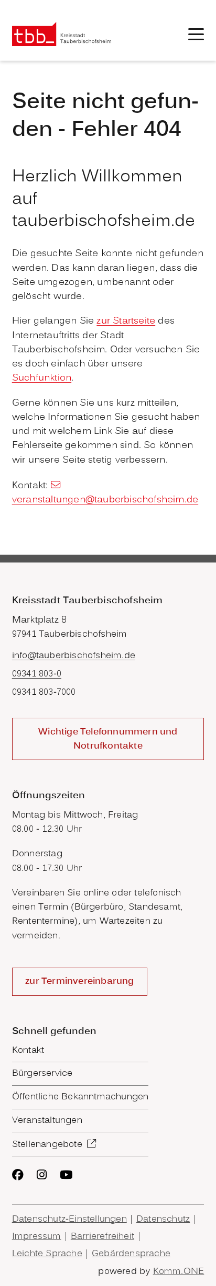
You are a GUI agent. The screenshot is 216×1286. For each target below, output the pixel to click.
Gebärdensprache (131, 1253)
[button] (196, 34)
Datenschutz (163, 1219)
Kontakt (28, 1050)
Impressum (36, 1236)
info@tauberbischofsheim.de (73, 655)
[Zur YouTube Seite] (66, 1174)
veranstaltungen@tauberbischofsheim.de (105, 500)
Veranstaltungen (47, 1120)
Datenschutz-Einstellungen (69, 1219)
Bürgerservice (42, 1073)
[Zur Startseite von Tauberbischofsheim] (62, 34)
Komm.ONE (178, 1271)
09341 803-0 (36, 674)
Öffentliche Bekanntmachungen (80, 1097)
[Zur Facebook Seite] (18, 1174)
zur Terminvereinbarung (79, 981)
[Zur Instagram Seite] (42, 1174)
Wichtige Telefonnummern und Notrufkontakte (107, 739)
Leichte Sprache (47, 1253)
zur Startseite (125, 321)
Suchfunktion (41, 378)
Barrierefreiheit (102, 1236)
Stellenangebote (47, 1144)
